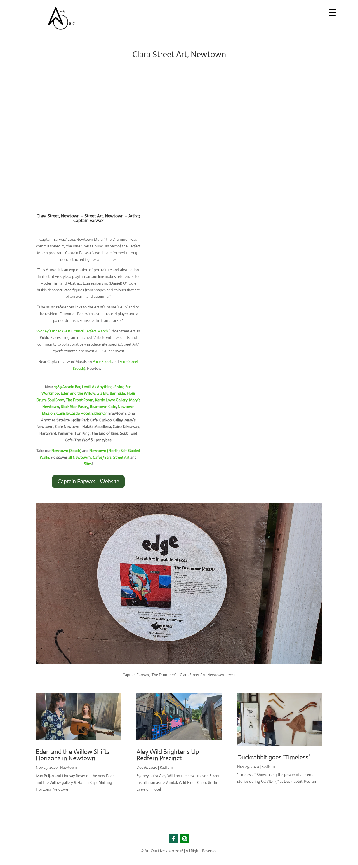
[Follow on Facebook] (173, 838)
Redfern (166, 767)
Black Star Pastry (74, 406)
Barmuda (117, 393)
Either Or (99, 413)
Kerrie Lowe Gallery (111, 399)
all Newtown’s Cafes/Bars (90, 457)
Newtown (68, 767)
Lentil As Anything (97, 386)
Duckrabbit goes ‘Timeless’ (273, 757)
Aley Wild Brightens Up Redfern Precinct (167, 755)
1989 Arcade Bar (67, 386)
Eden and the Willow (78, 393)
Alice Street (102, 361)
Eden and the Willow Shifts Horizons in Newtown (72, 755)
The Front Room (79, 399)
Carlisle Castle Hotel (73, 413)
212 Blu (102, 393)
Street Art (121, 457)
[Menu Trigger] (332, 12)
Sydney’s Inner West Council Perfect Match (72, 331)
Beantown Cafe (103, 406)
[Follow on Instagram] (184, 838)
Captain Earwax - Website (88, 481)
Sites (88, 463)
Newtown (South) (66, 450)
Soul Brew (56, 399)
